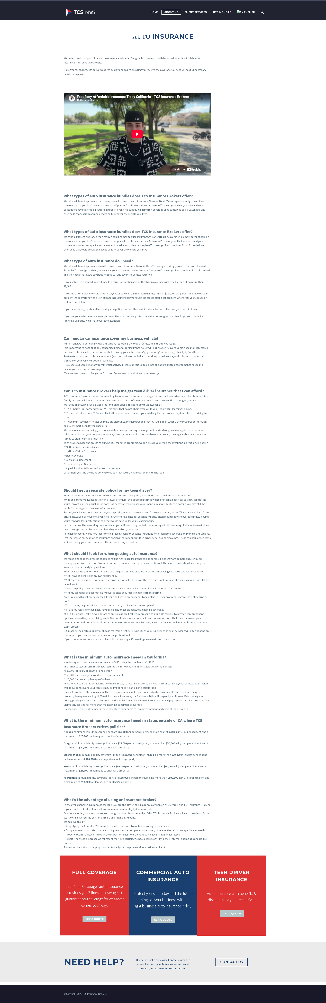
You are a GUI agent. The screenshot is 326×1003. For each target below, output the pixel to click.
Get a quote (222, 12)
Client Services (195, 12)
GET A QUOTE (94, 919)
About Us (171, 12)
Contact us (231, 962)
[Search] (262, 12)
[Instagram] (257, 994)
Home (154, 12)
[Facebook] (252, 994)
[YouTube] (261, 994)
